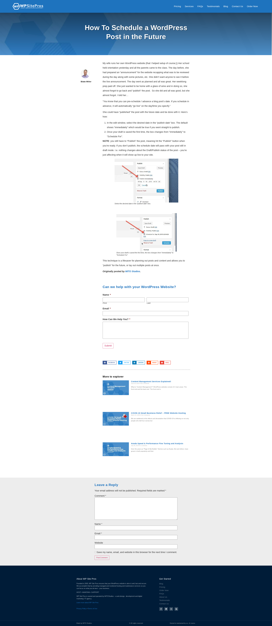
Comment (100, 496)
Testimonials (213, 6)
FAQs (200, 6)
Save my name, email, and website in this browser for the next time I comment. (137, 552)
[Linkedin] (166, 609)
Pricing (177, 6)
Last (149, 303)
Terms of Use (92, 608)
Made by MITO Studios (84, 623)
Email (107, 308)
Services (189, 6)
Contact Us (237, 6)
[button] (110, 362)
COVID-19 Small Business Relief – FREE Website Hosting (158, 413)
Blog (225, 6)
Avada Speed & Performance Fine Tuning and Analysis (157, 443)
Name (107, 294)
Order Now (252, 6)
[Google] (176, 609)
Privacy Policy (81, 608)
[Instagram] (171, 609)
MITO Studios (132, 271)
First (105, 303)
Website (99, 543)
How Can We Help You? (116, 319)
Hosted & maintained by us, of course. (183, 623)
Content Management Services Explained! (151, 381)
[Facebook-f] (161, 609)
